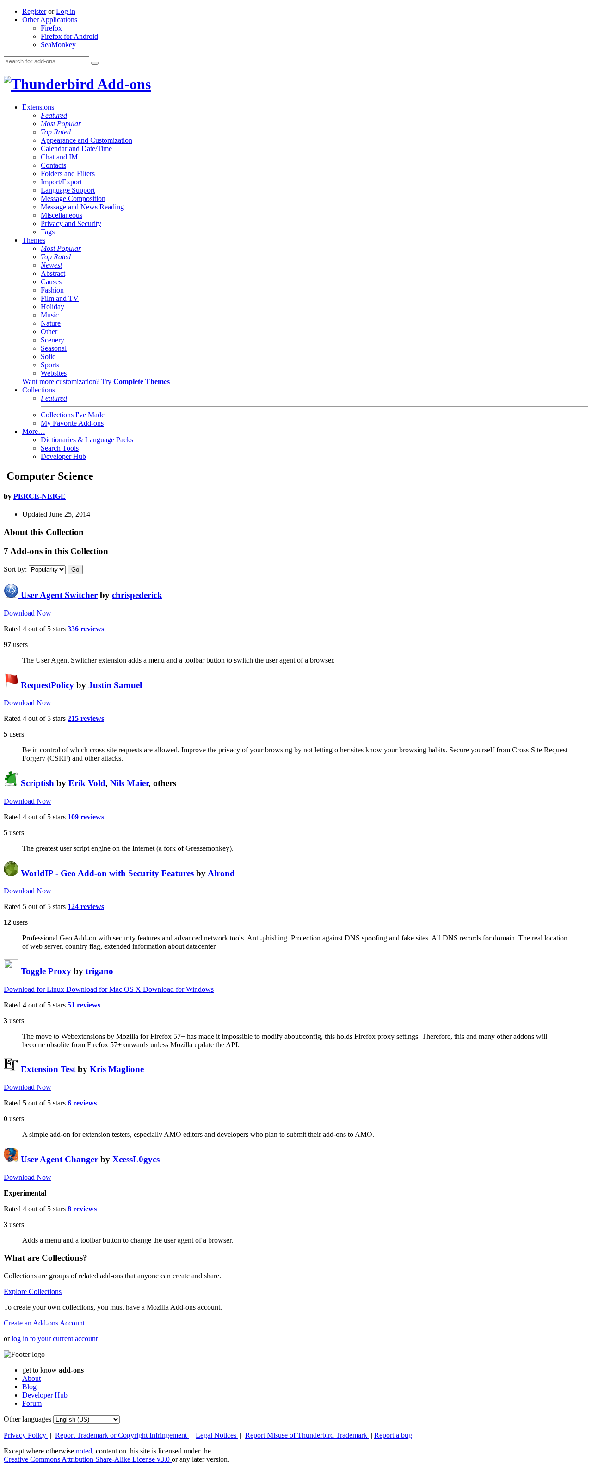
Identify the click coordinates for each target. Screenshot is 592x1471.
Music (50, 315)
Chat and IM (59, 157)
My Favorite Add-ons (72, 423)
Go (75, 569)
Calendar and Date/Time (76, 149)
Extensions (38, 107)
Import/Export (61, 182)
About (31, 1378)
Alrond (221, 873)
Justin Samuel (115, 685)
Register (34, 11)
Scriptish (36, 783)
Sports (50, 365)
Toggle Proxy (44, 971)
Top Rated (56, 132)
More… (33, 431)
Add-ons (122, 84)
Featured (54, 115)
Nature (51, 323)
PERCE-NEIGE (39, 496)
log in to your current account (55, 1339)
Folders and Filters (68, 173)
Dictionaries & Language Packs (87, 440)
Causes (51, 282)
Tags (48, 232)
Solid (48, 356)
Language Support (68, 190)
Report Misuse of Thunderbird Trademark (307, 1435)
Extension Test (46, 1069)
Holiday (52, 307)
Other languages (27, 1419)
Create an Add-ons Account (44, 1323)
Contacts (53, 165)
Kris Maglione (117, 1069)
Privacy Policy (26, 1435)
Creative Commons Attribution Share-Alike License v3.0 (88, 1459)
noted (84, 1451)
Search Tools (60, 448)
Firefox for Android (69, 36)
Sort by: (15, 569)
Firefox (51, 28)
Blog (29, 1387)
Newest (51, 265)
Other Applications (49, 20)
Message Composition (73, 198)
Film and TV (60, 298)
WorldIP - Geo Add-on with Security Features (106, 873)
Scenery (52, 340)
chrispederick (137, 595)
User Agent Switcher (58, 595)
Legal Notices (217, 1435)
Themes (33, 240)
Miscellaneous (61, 215)
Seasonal (54, 348)
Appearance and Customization (86, 140)
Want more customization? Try (96, 381)
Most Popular (61, 124)
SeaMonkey (58, 45)
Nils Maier (129, 783)
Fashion (52, 290)
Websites (54, 373)
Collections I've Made (73, 415)
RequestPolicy (46, 685)
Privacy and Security (71, 223)
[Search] (95, 63)
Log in (65, 11)
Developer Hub (63, 456)
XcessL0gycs (136, 1159)
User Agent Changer (58, 1159)
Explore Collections (33, 1291)
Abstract (53, 273)
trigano (99, 971)
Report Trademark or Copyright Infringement (122, 1435)
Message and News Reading (82, 207)
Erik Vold (86, 783)
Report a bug (393, 1435)
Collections (38, 390)
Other (49, 332)
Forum (32, 1403)
